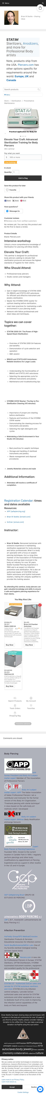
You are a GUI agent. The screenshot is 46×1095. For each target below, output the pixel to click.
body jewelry (24, 1049)
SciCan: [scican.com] (15, 522)
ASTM (40, 1046)
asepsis (14, 1046)
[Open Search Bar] (43, 3)
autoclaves (9, 1049)
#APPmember (21, 1043)
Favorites (31, 708)
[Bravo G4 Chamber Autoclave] (33, 611)
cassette (41, 1049)
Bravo (35, 1049)
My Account (31, 701)
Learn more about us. (9, 1082)
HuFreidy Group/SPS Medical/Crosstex (21, 936)
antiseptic (7, 1046)
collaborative (21, 1053)
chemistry (8, 1053)
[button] (11, 190)
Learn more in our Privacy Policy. (13, 1079)
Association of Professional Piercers (27, 1046)
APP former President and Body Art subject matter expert (21, 775)
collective (31, 1053)
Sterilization (16, 101)
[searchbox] (22, 89)
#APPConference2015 (10, 1043)
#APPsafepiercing (34, 1043)
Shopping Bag (15, 716)
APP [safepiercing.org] (16, 511)
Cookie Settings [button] (23, 1092)
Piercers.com (26, 64)
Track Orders (15, 708)
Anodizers (30, 43)
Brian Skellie (6, 1015)
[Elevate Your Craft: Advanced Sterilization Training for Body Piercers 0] (23, 120)
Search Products (15, 701)
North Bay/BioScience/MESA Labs (18, 945)
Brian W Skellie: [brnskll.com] (18, 517)
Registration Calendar (18, 500)
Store (6, 101)
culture (39, 1053)
